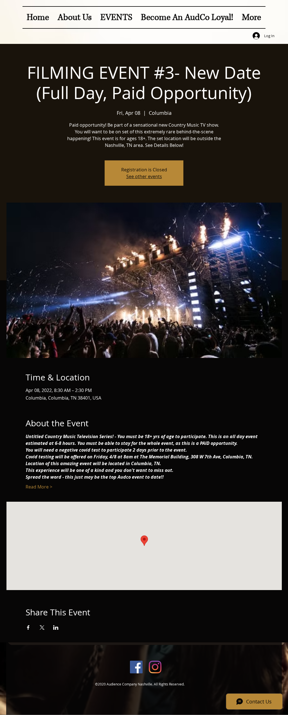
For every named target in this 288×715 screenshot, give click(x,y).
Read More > (39, 487)
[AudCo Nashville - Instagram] (155, 667)
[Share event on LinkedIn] (55, 627)
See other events (144, 176)
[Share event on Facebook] (28, 627)
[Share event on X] (42, 627)
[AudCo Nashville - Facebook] (136, 667)
